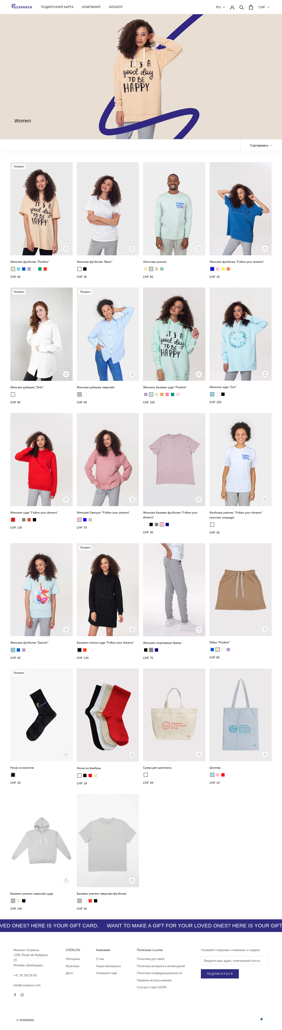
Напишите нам (106, 973)
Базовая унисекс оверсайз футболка (101, 893)
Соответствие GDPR (152, 987)
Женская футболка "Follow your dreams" (237, 261)
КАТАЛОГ (116, 7)
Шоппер (215, 767)
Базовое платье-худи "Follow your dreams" (105, 642)
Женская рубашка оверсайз (95, 387)
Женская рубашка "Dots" (27, 387)
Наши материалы (108, 966)
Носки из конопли (22, 767)
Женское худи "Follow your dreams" (34, 512)
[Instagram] (22, 994)
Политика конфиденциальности (159, 973)
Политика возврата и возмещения (161, 966)
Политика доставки (150, 959)
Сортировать (259, 145)
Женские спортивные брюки (162, 642)
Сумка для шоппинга (157, 767)
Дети (69, 973)
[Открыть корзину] (251, 7)
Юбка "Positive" (220, 642)
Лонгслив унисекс (155, 261)
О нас (100, 959)
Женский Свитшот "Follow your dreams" (103, 512)
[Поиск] (241, 7)
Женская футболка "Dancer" (29, 642)
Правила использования (154, 980)
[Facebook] (15, 994)
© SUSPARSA (25, 1020)
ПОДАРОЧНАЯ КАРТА (57, 7)
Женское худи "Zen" (223, 387)
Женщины (73, 959)
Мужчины (72, 966)
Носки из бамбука (89, 768)
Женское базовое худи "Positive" (165, 387)
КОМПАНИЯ (91, 7)
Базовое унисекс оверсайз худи (31, 893)
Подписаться (220, 973)
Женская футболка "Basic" (95, 261)
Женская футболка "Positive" (29, 261)
